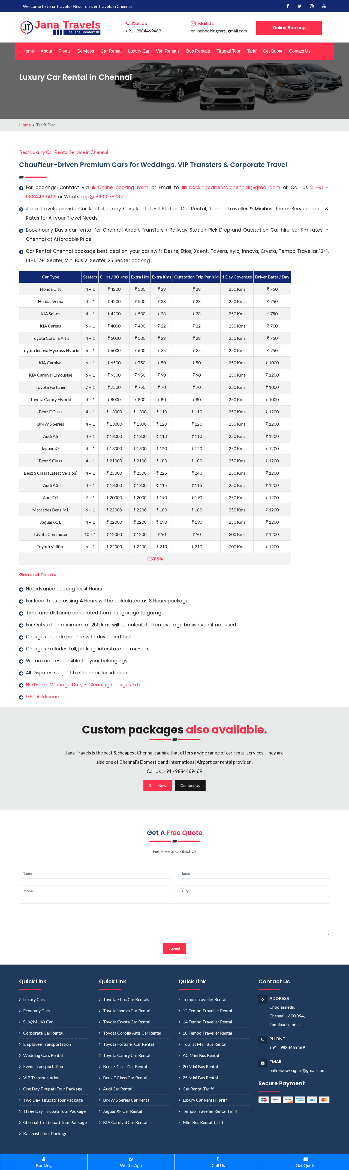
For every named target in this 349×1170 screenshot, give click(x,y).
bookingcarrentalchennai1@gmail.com (234, 187)
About (46, 51)
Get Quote (272, 51)
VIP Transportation (41, 1077)
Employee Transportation (47, 1044)
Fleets (65, 51)
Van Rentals (168, 51)
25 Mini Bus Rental (200, 1077)
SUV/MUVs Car (38, 1021)
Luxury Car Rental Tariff (205, 1099)
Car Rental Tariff (198, 1088)
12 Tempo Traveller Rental (207, 1010)
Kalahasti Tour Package (45, 1133)
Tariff (251, 51)
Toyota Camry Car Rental (126, 1055)
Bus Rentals (198, 51)
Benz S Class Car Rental (125, 1066)
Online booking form (121, 187)
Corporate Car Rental (43, 1032)
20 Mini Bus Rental (200, 1066)
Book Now (157, 785)
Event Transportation (43, 1066)
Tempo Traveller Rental (204, 999)
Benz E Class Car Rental (125, 1077)
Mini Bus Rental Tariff (203, 1122)
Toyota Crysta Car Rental (126, 1021)
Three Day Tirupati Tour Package (54, 1111)
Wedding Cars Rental (43, 1055)
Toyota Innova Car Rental (126, 1010)
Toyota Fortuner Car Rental (128, 1044)
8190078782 (108, 196)
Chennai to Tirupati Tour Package (55, 1122)
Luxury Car (138, 51)
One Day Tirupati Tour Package (52, 1088)
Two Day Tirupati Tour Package (53, 1099)
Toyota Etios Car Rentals (126, 999)
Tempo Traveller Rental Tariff (210, 1111)
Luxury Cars (34, 999)
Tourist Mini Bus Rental (204, 1044)
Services (85, 51)
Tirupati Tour (228, 51)
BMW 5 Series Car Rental (127, 1099)
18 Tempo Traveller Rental (207, 1032)
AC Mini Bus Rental (201, 1055)
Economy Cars (36, 1010)
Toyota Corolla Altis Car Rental (132, 1032)
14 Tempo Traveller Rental (207, 1021)
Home (28, 51)
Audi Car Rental (117, 1088)
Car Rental (111, 51)
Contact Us (300, 51)
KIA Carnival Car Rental (125, 1122)
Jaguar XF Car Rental (122, 1111)
